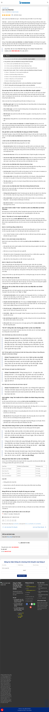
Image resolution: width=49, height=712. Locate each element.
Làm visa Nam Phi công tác (10, 527)
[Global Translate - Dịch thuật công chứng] (24, 2)
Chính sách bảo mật (30, 596)
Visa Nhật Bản (5, 8)
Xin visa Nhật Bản (37, 523)
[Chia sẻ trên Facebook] (5, 520)
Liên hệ (27, 594)
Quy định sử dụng (29, 598)
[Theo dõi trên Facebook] (27, 604)
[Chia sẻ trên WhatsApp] (3, 520)
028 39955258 (15, 547)
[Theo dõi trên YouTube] (31, 607)
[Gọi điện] (46, 700)
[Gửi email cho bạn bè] (10, 520)
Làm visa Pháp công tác (39, 527)
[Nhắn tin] (46, 703)
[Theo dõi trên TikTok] (29, 604)
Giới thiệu (28, 592)
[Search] (47, 2)
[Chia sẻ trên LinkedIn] (15, 520)
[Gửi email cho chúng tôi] (32, 604)
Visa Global (29, 710)
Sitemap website (29, 600)
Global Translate (15, 11)
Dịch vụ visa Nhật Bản (29, 523)
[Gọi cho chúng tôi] (34, 604)
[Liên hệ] (2, 710)
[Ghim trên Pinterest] (13, 520)
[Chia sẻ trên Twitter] (8, 520)
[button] (2, 2)
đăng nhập (9, 536)
